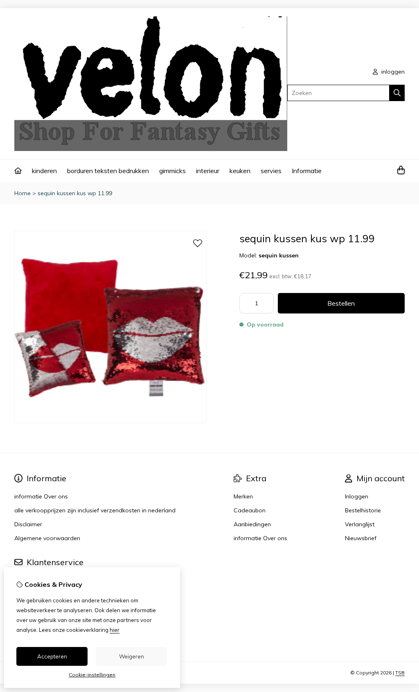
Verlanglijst (359, 524)
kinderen (44, 171)
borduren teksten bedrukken (108, 171)
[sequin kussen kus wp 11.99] (110, 421)
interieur (207, 171)
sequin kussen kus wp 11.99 (75, 193)
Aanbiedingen (252, 524)
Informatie (307, 171)
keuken (240, 171)
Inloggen (356, 496)
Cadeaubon (250, 510)
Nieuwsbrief (360, 538)
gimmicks (172, 171)
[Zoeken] (397, 93)
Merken (243, 496)
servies (271, 171)
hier (114, 630)
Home (22, 193)
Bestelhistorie (363, 510)
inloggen (392, 71)
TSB (400, 672)
